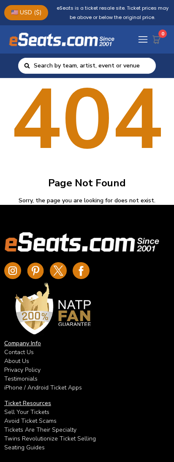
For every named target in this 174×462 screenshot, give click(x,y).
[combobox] (92, 65)
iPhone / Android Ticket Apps (43, 388)
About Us (16, 361)
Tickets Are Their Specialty (40, 430)
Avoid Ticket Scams (30, 421)
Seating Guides (24, 447)
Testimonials (21, 379)
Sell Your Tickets (26, 412)
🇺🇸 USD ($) (26, 12)
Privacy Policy (22, 370)
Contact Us (19, 352)
